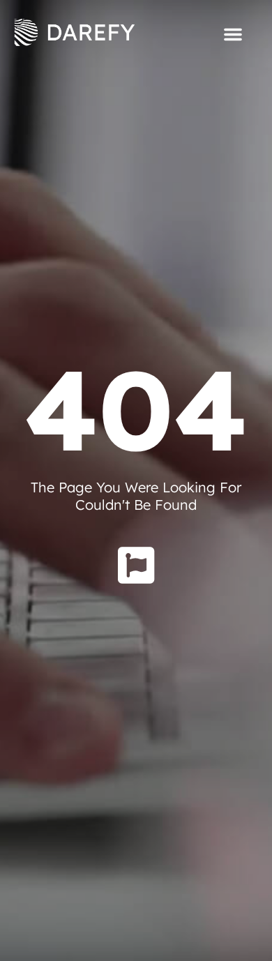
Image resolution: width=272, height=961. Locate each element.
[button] (233, 34)
